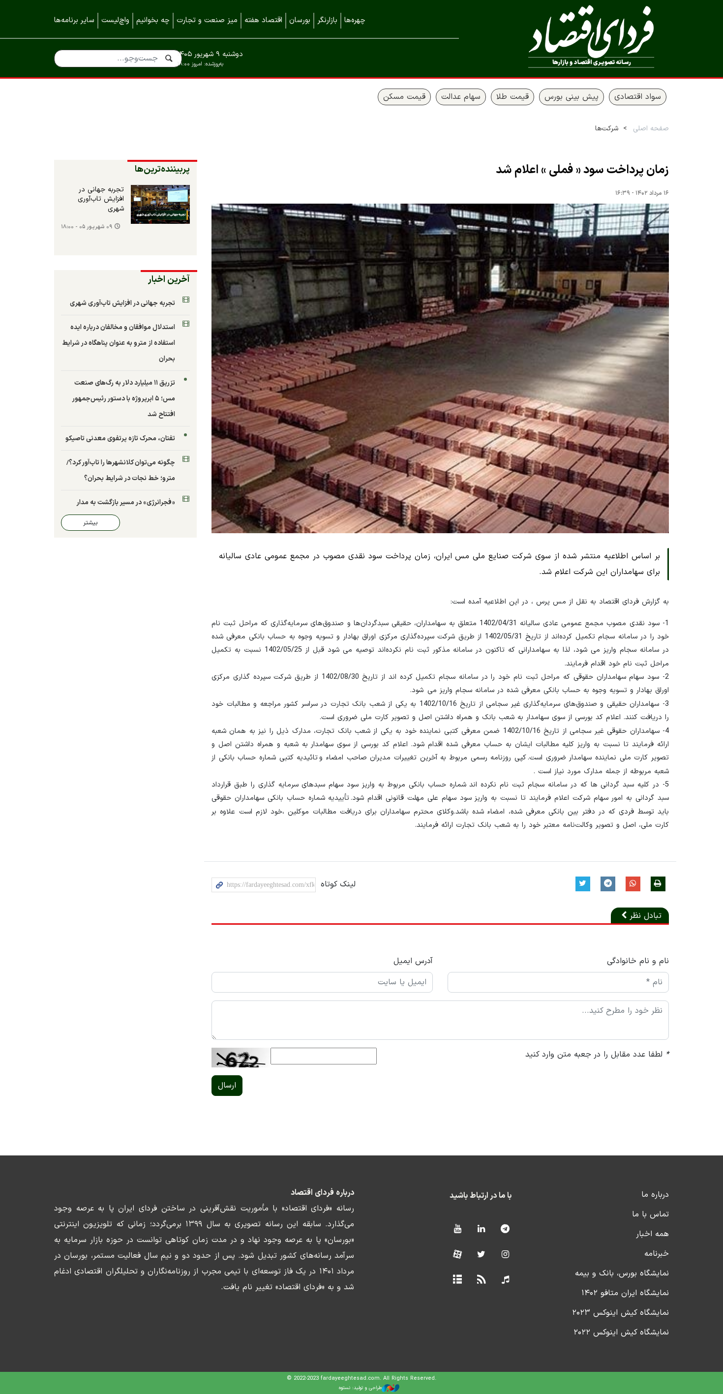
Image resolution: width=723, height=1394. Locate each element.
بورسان (299, 20)
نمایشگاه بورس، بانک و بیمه (622, 1273)
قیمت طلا (512, 97)
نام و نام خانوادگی (638, 961)
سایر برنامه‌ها (74, 20)
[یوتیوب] (457, 1229)
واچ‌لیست (115, 20)
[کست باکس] (505, 1280)
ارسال (227, 1085)
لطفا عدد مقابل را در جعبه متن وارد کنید (597, 1055)
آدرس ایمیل (413, 961)
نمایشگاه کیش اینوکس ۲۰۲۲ (621, 1332)
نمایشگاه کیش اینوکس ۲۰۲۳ (620, 1313)
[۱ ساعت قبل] (160, 204)
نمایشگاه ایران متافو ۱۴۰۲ (625, 1293)
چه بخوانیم (153, 20)
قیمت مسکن (404, 97)
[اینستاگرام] (505, 1255)
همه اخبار (652, 1234)
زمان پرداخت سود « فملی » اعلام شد (582, 170)
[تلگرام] (505, 1229)
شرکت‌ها (606, 128)
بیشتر (90, 522)
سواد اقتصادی (637, 97)
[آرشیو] (457, 1280)
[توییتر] (481, 1255)
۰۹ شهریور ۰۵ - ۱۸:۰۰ (86, 227)
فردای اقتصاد (578, 38)
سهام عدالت (461, 97)
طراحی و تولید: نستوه (360, 1388)
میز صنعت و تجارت (207, 20)
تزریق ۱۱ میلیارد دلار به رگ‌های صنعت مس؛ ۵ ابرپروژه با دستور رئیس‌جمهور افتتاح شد (123, 399)
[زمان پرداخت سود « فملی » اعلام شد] (440, 369)
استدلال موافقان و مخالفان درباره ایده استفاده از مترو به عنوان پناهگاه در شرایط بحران (118, 343)
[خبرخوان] (481, 1280)
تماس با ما (650, 1214)
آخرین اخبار (169, 279)
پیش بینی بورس (571, 97)
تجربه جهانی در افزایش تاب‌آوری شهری (101, 199)
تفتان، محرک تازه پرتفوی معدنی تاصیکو (120, 438)
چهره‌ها (354, 20)
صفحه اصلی (651, 128)
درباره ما (655, 1195)
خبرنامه (656, 1254)
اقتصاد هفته (263, 20)
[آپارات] (457, 1255)
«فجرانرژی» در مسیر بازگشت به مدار (125, 502)
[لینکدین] (481, 1229)
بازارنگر (327, 20)
